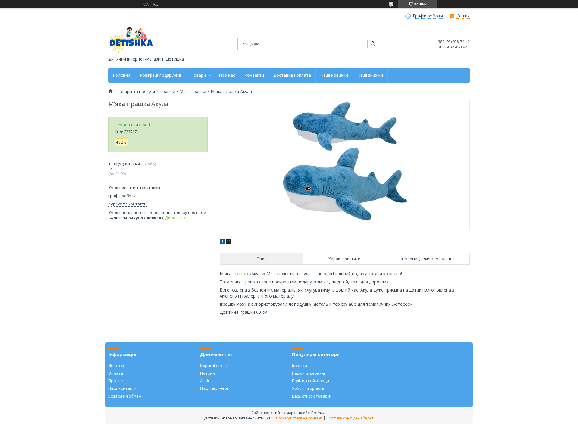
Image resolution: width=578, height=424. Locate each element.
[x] (228, 242)
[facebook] (222, 242)
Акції (204, 380)
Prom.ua (319, 412)
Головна (121, 75)
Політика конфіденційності (350, 418)
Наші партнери (214, 388)
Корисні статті (213, 365)
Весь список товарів (311, 396)
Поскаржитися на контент (299, 418)
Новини (207, 373)
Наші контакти (122, 388)
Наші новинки (334, 75)
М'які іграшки (192, 91)
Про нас (227, 75)
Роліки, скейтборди (310, 380)
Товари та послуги (136, 91)
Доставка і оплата (292, 75)
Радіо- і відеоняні (308, 373)
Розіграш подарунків (161, 75)
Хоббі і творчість (308, 388)
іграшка (240, 273)
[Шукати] (372, 44)
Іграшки (167, 91)
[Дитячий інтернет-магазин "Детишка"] (131, 39)
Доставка (117, 365)
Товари (198, 75)
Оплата (115, 373)
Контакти (254, 75)
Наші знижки (370, 75)
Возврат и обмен (124, 396)
